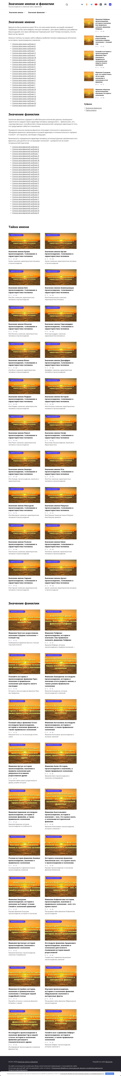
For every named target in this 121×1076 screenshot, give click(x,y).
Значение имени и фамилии (27, 1062)
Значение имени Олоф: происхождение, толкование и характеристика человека (59, 435)
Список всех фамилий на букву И (25, 165)
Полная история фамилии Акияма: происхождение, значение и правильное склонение (24, 860)
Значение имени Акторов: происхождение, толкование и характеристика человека (59, 399)
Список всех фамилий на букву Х (25, 195)
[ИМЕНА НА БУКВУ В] (24, 357)
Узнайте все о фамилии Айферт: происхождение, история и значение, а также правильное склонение (60, 1036)
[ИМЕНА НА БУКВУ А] (61, 248)
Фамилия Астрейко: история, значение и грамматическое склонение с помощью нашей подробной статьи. (22, 992)
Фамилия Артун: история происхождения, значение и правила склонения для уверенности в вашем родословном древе (22, 771)
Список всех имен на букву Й (24, 64)
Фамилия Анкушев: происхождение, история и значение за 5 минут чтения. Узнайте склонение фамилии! (22, 902)
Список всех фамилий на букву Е (25, 158)
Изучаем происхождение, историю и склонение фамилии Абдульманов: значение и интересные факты (59, 992)
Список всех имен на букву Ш (24, 96)
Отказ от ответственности (18, 1070)
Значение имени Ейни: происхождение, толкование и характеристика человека (59, 544)
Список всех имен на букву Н (24, 74)
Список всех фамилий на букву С (25, 186)
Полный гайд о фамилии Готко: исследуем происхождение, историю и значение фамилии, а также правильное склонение (23, 726)
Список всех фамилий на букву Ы (25, 206)
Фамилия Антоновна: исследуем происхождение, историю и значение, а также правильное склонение (60, 726)
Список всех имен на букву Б (24, 46)
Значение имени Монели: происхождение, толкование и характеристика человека (23, 326)
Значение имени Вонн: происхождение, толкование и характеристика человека (23, 362)
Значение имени (16, 12)
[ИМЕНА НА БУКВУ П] (24, 538)
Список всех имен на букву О (24, 76)
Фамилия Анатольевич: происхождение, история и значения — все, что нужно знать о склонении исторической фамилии (60, 817)
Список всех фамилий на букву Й (25, 167)
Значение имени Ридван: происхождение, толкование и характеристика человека (23, 399)
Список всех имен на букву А (24, 44)
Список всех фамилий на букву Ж (25, 160)
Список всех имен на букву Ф (24, 90)
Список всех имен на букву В (24, 48)
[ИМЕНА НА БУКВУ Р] (24, 393)
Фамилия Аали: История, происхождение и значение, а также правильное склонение (59, 768)
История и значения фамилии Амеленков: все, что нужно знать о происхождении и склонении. (60, 860)
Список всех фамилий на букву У (25, 190)
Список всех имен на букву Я (24, 105)
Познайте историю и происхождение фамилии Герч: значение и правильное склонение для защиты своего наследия (23, 681)
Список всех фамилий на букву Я (25, 213)
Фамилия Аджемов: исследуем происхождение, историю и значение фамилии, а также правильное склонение (23, 815)
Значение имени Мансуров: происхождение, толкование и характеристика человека (23, 508)
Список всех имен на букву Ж (24, 58)
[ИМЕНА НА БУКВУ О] (61, 429)
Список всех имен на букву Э (23, 101)
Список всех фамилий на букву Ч (25, 199)
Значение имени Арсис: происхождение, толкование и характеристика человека (59, 580)
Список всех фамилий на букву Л (25, 172)
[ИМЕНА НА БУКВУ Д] (61, 357)
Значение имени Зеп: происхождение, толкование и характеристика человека (23, 290)
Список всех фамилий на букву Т (25, 188)
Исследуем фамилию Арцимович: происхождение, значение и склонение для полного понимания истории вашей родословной (60, 947)
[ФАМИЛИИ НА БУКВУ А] (61, 673)
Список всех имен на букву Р (24, 80)
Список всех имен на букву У (23, 87)
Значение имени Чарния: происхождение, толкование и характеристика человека (23, 580)
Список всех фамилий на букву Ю (25, 211)
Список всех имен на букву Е (23, 55)
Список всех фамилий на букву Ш (25, 202)
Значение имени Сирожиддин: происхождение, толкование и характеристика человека (59, 326)
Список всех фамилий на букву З (25, 163)
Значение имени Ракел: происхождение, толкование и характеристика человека (23, 435)
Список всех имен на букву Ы (24, 99)
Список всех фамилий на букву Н (25, 176)
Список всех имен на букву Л (24, 69)
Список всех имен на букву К (23, 67)
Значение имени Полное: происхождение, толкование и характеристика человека (23, 544)
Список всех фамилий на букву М (25, 174)
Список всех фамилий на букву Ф (25, 192)
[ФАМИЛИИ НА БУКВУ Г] (24, 629)
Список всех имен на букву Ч (24, 94)
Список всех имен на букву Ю (24, 103)
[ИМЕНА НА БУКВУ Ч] (24, 574)
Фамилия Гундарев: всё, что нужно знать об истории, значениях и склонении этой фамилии (103, 77)
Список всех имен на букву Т (23, 85)
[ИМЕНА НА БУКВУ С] (61, 320)
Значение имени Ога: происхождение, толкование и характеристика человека (59, 471)
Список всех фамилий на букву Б (25, 149)
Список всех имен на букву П (24, 78)
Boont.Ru (109, 1062)
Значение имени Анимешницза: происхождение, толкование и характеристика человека (59, 290)
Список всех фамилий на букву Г (25, 154)
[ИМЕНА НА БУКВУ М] (24, 320)
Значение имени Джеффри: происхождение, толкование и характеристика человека (59, 362)
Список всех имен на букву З (23, 60)
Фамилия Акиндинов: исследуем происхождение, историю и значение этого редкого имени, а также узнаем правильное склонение (60, 681)
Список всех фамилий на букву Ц (25, 197)
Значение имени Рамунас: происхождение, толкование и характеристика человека (59, 508)
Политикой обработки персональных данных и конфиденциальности (77, 1068)
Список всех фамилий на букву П (25, 181)
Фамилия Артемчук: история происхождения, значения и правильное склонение (22, 945)
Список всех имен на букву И (24, 62)
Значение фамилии (36, 12)
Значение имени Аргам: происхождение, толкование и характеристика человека (59, 253)
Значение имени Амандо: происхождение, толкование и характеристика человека (23, 471)
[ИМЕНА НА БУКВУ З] (24, 284)
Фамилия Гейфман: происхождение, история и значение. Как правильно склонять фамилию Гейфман (58, 636)
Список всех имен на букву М (24, 71)
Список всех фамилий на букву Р (25, 183)
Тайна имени (19, 227)
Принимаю (109, 1073)
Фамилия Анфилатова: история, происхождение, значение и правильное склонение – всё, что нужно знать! (60, 902)
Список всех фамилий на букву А (25, 147)
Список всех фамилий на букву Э (25, 208)
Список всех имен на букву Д (24, 53)
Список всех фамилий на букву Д (25, 156)
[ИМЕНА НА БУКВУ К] (24, 248)
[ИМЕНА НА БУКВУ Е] (61, 538)
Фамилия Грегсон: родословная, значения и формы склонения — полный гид (23, 635)
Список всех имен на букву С (23, 83)
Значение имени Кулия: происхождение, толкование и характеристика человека (23, 253)
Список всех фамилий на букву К (25, 170)
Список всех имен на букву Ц (24, 92)
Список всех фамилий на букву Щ (25, 204)
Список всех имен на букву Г (23, 51)
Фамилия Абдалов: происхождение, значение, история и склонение (103, 92)
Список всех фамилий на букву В (25, 151)
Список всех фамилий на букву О (25, 179)
